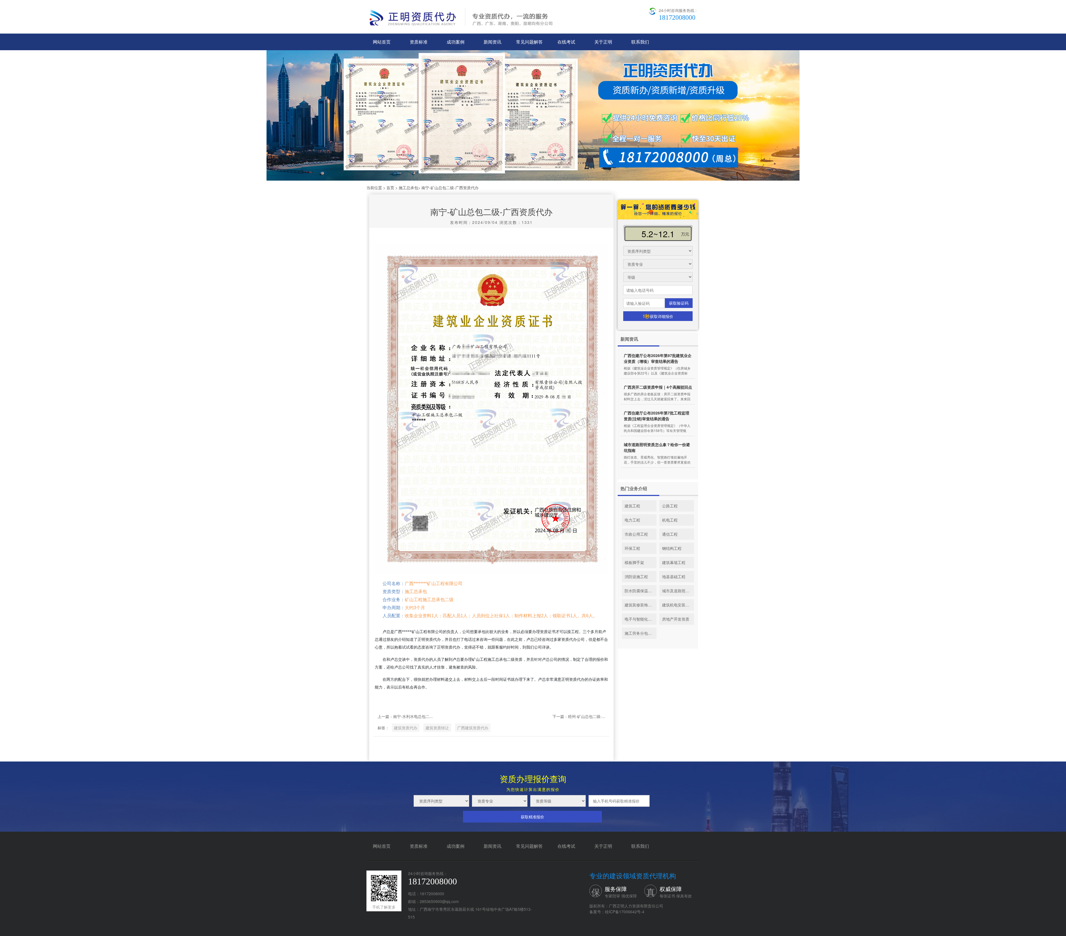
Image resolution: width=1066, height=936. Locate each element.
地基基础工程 (673, 576)
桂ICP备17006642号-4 (624, 911)
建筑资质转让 (437, 727)
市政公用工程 (636, 534)
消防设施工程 (636, 576)
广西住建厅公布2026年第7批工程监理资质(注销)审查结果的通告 (656, 415)
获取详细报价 (658, 316)
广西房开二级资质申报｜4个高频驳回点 (658, 387)
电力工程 (632, 520)
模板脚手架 (634, 562)
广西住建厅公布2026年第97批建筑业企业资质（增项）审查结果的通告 (658, 358)
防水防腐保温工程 (640, 590)
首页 (390, 187)
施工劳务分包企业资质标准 (641, 633)
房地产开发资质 (675, 619)
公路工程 (670, 506)
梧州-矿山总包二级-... (586, 716)
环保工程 (632, 548)
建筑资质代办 (405, 727)
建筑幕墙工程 (673, 562)
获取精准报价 (532, 816)
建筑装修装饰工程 (640, 605)
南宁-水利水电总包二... (413, 716)
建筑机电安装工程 (677, 605)
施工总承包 (408, 187)
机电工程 (670, 520)
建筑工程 (632, 506)
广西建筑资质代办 (472, 727)
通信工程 (670, 534)
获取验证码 (678, 303)
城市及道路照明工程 (678, 590)
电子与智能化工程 (640, 619)
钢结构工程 (672, 548)
